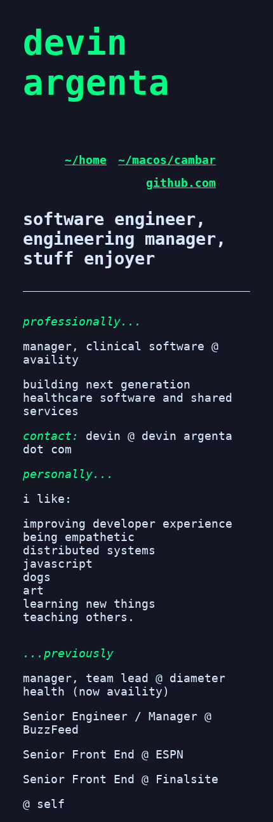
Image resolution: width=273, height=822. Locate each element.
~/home (86, 160)
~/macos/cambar (167, 160)
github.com (181, 182)
